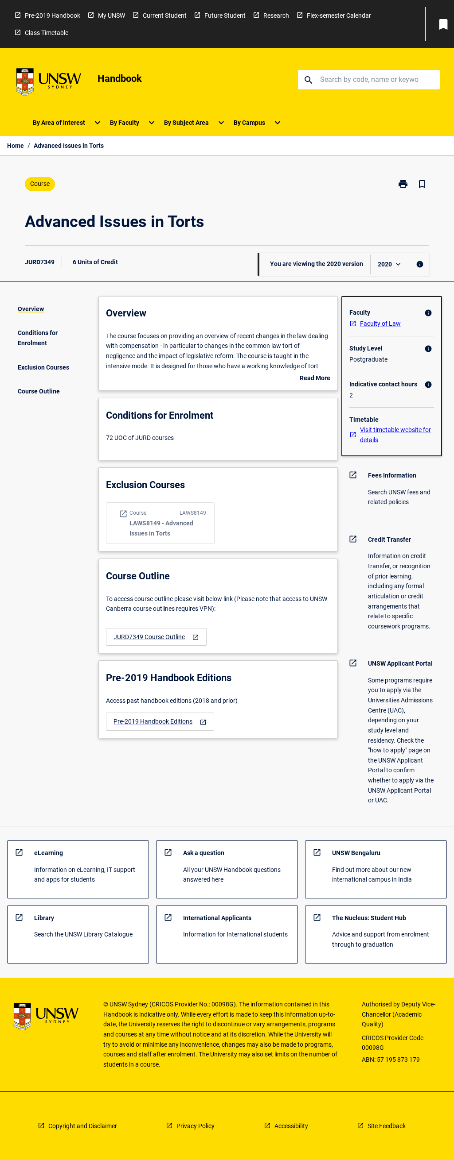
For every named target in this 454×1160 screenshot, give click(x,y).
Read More (315, 378)
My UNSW (111, 15)
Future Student (225, 15)
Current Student (165, 15)
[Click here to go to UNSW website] (48, 83)
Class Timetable (46, 32)
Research (276, 15)
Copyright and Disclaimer (82, 1125)
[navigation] (156, 637)
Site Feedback (387, 1125)
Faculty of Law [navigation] (380, 323)
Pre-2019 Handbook (52, 15)
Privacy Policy (195, 1125)
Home (15, 145)
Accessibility (291, 1125)
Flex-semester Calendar (339, 15)
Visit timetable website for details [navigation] (395, 434)
